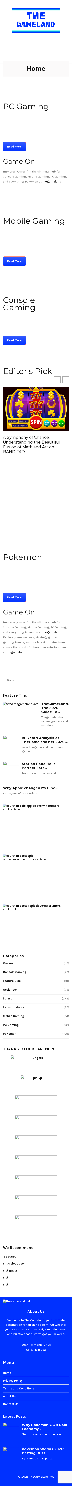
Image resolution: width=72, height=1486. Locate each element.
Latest (7, 998)
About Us (9, 1396)
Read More (14, 146)
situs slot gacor (14, 1263)
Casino (8, 963)
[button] (65, 379)
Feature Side (12, 981)
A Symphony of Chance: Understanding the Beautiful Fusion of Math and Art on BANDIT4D (31, 444)
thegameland (51, 632)
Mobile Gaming (13, 1016)
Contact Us (10, 1404)
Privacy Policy (13, 1380)
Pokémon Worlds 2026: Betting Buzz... (43, 1451)
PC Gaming (11, 1025)
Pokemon (9, 1033)
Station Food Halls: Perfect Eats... (39, 766)
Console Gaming (14, 972)
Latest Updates (13, 1007)
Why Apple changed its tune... (30, 788)
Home (7, 1373)
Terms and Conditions (18, 1388)
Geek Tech (10, 989)
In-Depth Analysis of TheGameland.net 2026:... (45, 740)
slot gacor (10, 1270)
